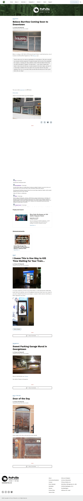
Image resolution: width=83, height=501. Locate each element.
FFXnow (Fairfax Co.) (66, 482)
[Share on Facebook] (41, 122)
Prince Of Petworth (19, 27)
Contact (50, 482)
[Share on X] (45, 122)
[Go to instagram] (9, 492)
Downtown (15, 18)
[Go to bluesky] (12, 492)
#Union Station (17, 329)
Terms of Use (51, 492)
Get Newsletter (74, 2)
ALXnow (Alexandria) (66, 480)
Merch (44, 2)
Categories (31, 2)
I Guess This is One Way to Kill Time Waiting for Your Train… (29, 259)
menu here (22, 90)
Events (38, 2)
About (16, 2)
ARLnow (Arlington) (65, 478)
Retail (14, 255)
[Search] (80, 2)
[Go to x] (3, 492)
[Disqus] (32, 164)
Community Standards (54, 480)
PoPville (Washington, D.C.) (67, 486)
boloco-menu (15, 92)
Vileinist (26, 376)
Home (11, 2)
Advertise (23, 2)
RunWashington (64, 488)
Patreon (50, 488)
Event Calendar (52, 484)
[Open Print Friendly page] (51, 122)
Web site (35, 55)
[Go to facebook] (6, 492)
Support (50, 2)
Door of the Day (17, 395)
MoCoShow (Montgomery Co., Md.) (69, 484)
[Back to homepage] (5, 2)
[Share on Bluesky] (48, 122)
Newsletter (51, 486)
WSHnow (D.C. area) (65, 490)
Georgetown (16, 343)
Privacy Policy (52, 490)
